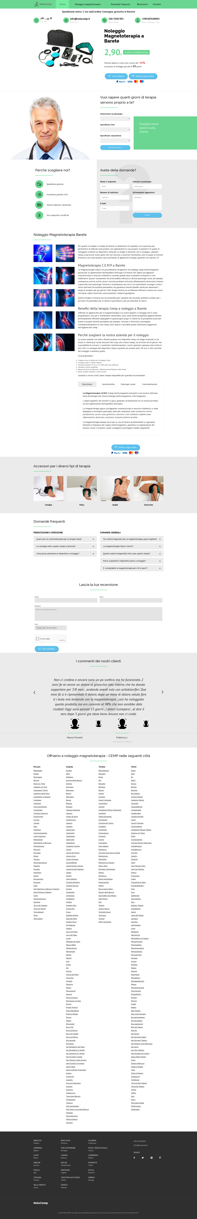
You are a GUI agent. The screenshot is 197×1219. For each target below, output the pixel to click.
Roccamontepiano (138, 1017)
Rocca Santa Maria (105, 889)
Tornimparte (70, 1099)
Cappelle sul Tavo (40, 787)
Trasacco (69, 1103)
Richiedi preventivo (115, 147)
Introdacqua (70, 925)
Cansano (69, 826)
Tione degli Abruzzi (73, 1096)
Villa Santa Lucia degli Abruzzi (77, 1109)
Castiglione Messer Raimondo (109, 810)
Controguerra (103, 833)
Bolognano (38, 777)
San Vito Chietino (137, 1050)
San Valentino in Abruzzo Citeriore (46, 889)
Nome (37, 597)
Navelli (68, 958)
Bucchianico (135, 793)
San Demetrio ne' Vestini (75, 1053)
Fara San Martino (137, 869)
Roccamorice (38, 879)
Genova (64, 1158)
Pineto (101, 886)
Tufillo (133, 1093)
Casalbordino (136, 813)
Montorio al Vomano (106, 862)
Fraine (133, 879)
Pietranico (37, 872)
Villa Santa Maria (137, 1103)
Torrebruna (135, 1080)
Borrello (134, 790)
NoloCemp (41, 1203)
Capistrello (70, 833)
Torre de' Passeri (40, 909)
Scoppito (69, 1080)
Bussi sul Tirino (39, 784)
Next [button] (162, 692)
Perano (133, 984)
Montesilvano (39, 846)
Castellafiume (71, 862)
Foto (36, 624)
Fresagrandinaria (137, 886)
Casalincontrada (137, 816)
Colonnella (102, 830)
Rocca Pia (69, 1027)
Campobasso (66, 1165)
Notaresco (102, 876)
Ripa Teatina (135, 1011)
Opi (67, 968)
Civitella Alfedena (73, 882)
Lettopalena (136, 925)
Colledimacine (136, 846)
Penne (36, 856)
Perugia (91, 1180)
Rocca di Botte (71, 1030)
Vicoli (36, 915)
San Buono (135, 1034)
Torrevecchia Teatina (139, 1083)
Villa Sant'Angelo (72, 1106)
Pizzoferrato (136, 991)
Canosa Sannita (137, 797)
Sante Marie (70, 1067)
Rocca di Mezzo (72, 1037)
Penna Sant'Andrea (105, 879)
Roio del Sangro (137, 1027)
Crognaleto (102, 843)
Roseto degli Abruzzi (106, 892)
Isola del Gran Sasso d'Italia (109, 853)
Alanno (36, 774)
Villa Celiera (38, 918)
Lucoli (68, 938)
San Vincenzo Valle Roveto (76, 1060)
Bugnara (69, 807)
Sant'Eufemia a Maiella (42, 892)
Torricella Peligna (137, 1086)
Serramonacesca (40, 899)
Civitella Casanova (41, 813)
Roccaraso (70, 1044)
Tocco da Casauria (40, 905)
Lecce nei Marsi (72, 932)
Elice (35, 826)
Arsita (100, 777)
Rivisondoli (70, 1024)
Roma (36, 1158)
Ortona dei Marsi (72, 974)
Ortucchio (69, 978)
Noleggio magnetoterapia (88, 4)
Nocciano (37, 853)
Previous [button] (34, 692)
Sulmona (69, 1089)
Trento (63, 1180)
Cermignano (102, 820)
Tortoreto (102, 915)
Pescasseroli (70, 991)
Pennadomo (135, 978)
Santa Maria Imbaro (138, 1057)
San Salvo (135, 1047)
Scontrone (70, 1076)
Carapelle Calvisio (73, 846)
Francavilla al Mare (138, 882)
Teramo (101, 905)
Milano (90, 1158)
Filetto (133, 872)
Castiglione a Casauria (42, 797)
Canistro (69, 823)
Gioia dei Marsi (71, 918)
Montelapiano (136, 945)
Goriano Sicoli (71, 922)
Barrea (68, 800)
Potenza (64, 1143)
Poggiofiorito (136, 994)
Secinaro (69, 1086)
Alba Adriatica (103, 770)
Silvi (100, 902)
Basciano (101, 784)
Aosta (36, 1187)
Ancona (36, 1165)
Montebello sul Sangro (140, 938)
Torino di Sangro (137, 1073)
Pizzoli (68, 1004)
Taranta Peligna (137, 1067)
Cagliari (63, 1172)
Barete (68, 793)
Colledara (102, 826)
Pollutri (134, 997)
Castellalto (102, 803)
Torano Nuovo (103, 909)
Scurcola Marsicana (73, 1083)
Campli (101, 793)
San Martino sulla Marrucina (141, 1044)
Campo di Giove (72, 816)
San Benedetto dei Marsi (75, 1047)
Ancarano (102, 774)
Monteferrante (137, 941)
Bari (35, 1172)
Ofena (68, 964)
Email (101, 597)
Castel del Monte (72, 853)
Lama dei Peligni (137, 915)
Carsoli (68, 849)
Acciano (69, 770)
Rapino (133, 1007)
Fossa (68, 912)
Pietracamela (103, 882)
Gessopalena (136, 899)
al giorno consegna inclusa (136, 52)
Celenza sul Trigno (138, 833)
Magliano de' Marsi (73, 941)
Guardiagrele (136, 909)
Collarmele (70, 892)
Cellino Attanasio (105, 816)
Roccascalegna (136, 1020)
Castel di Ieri (71, 856)
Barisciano (70, 797)
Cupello (134, 856)
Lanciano (134, 918)
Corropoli (101, 836)
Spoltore (37, 902)
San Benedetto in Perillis (75, 1050)
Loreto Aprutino (40, 836)
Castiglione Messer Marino (141, 830)
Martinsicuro (103, 856)
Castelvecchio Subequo (75, 869)
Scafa (36, 895)
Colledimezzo (136, 849)
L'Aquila (69, 928)
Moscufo (37, 849)
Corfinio (69, 902)
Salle (35, 886)
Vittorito (69, 1122)
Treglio (133, 1089)
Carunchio (134, 803)
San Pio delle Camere (74, 1057)
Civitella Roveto (72, 886)
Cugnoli (36, 823)
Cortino (101, 839)
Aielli (68, 774)
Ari (132, 777)
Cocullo (69, 889)
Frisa (133, 889)
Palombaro (135, 974)
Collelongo (70, 895)
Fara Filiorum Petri (138, 866)
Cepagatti (37, 803)
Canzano (101, 797)
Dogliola (134, 859)
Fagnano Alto (71, 905)
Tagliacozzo (70, 1093)
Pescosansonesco (40, 862)
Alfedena (69, 777)
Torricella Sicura (104, 912)
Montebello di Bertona (42, 843)
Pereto (68, 987)
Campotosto (71, 820)
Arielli (133, 780)
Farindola (37, 830)
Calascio (69, 813)
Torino (90, 1165)
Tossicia (101, 918)
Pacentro (69, 984)
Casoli (133, 820)
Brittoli (36, 780)
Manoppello (38, 839)
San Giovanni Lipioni (138, 1037)
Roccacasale (70, 1040)
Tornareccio (135, 1076)
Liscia (133, 928)
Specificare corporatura (110, 135)
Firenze (36, 1180)
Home (62, 4)
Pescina (69, 994)
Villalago (69, 1113)
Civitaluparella (136, 839)
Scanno (68, 1073)
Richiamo (38, 606)
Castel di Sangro (72, 859)
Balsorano (70, 790)
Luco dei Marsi (71, 935)
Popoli (36, 876)
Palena (133, 968)
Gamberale (135, 895)
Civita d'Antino (71, 879)
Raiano (68, 1020)
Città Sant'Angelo (40, 807)
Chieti (133, 836)
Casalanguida (136, 810)
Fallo (133, 862)
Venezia (64, 1187)
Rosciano (37, 882)
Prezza (68, 1017)
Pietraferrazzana (137, 987)
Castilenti (102, 813)
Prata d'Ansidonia (72, 1011)
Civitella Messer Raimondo (141, 843)
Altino (133, 770)
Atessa (133, 784)
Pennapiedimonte (137, 981)
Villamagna (135, 1109)
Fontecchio (70, 909)
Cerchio (68, 876)
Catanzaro (92, 1143)
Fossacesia (135, 876)
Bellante (101, 787)
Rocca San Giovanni (138, 1014)
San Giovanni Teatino (139, 1040)
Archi (133, 774)
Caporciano (70, 839)
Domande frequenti (120, 4)
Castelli (101, 807)
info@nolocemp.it (141, 1145)
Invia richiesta (118, 76)
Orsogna (134, 958)
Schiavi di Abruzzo (137, 1063)
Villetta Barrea (71, 1119)
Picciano (37, 869)
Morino (68, 955)
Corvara (36, 820)
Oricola (68, 971)
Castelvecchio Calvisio (74, 866)
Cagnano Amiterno (73, 810)
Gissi (132, 902)
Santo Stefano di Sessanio (76, 1070)
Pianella (37, 866)
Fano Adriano (103, 846)
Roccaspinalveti (137, 1024)
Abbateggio (38, 770)
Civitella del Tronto (105, 823)
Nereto (101, 872)
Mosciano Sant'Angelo (106, 869)
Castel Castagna (104, 800)
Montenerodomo (137, 948)
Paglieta (134, 964)
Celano (68, 872)
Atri (99, 780)
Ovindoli (69, 981)
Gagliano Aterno (72, 915)
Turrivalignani (39, 912)
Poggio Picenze (72, 1007)
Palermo (91, 1172)
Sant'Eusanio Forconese (75, 1063)
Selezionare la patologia (111, 113)
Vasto (133, 1099)
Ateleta (69, 784)
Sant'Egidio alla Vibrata (107, 895)
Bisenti (101, 790)
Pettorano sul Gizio (73, 1001)
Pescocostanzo (72, 997)
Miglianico (135, 932)
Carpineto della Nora (41, 793)
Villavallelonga (72, 1116)
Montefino (102, 859)
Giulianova (102, 849)
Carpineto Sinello (137, 800)
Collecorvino (38, 816)
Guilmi (133, 912)
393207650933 (140, 1141)
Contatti (157, 4)
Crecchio (134, 853)
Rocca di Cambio (72, 1034)
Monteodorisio (136, 951)
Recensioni (142, 4)
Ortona (133, 961)
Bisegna (69, 803)
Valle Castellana (104, 922)
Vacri (133, 1096)
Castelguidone (136, 826)
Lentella (134, 922)
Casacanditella (136, 807)
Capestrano (70, 830)
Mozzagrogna (136, 955)
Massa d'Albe (71, 945)
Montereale (70, 951)
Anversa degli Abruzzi (74, 780)
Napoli (36, 1150)
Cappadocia (70, 843)
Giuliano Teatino (137, 905)
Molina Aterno (71, 948)
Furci (133, 892)
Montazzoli (135, 935)
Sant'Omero (103, 899)
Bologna (64, 1150)
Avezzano (69, 787)
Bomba (133, 787)
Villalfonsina (136, 1106)
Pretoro (134, 1001)
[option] (98, 697)
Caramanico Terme (41, 790)
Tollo (133, 1070)
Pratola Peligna (72, 1014)
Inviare (147, 215)
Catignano (37, 800)
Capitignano (70, 836)
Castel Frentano (137, 823)
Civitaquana (38, 810)
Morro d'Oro (103, 866)
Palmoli (134, 971)
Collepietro (70, 899)
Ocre (68, 961)
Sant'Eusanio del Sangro (140, 1053)
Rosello (134, 1030)
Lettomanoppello (40, 833)
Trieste (90, 1150)
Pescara (36, 859)
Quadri (133, 1004)
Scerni (133, 1060)
